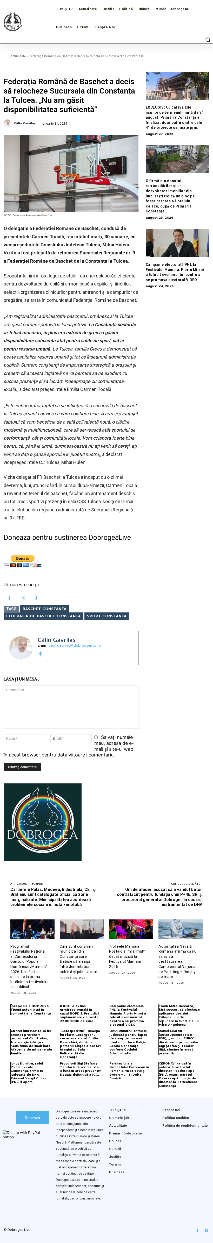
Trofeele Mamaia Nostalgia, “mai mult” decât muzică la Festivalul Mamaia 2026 (127, 956)
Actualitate (18, 56)
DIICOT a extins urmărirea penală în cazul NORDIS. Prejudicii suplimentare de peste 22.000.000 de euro (79, 1013)
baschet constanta (45, 609)
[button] (207, 39)
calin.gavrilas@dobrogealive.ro (75, 645)
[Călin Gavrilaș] (8, 123)
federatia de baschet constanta (43, 616)
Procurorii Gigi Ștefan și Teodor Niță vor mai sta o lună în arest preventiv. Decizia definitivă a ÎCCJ (80, 1069)
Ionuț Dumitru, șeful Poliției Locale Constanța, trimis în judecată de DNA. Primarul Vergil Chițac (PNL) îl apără (28, 1072)
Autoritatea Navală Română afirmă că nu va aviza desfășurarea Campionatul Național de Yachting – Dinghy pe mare (177, 961)
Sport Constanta (107, 616)
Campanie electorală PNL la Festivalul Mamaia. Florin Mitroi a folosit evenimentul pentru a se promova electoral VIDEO (127, 1015)
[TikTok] (36, 598)
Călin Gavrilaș (25, 123)
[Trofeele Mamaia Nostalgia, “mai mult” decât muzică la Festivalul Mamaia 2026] (131, 929)
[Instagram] (23, 598)
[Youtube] (206, 1231)
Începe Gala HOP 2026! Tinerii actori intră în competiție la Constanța (31, 1010)
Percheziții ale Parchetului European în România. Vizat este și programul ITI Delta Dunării (129, 1071)
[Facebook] (9, 598)
